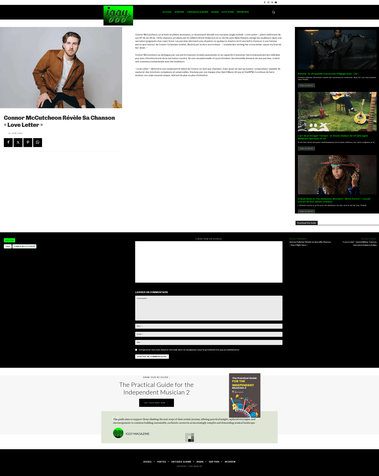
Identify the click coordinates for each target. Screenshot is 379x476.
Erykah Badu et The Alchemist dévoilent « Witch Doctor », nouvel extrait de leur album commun (334, 200)
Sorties (9, 240)
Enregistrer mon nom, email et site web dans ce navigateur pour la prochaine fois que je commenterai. (189, 350)
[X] (272, 2)
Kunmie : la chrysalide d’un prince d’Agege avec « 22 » (328, 73)
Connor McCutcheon (24, 246)
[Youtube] (276, 2)
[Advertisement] (208, 157)
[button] (273, 12)
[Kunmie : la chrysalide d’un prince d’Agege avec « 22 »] (337, 49)
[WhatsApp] (37, 142)
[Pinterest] (27, 142)
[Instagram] (268, 2)
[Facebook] (264, 2)
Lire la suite (306, 85)
